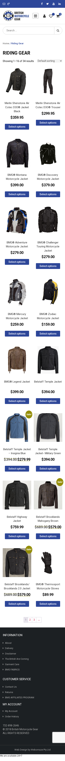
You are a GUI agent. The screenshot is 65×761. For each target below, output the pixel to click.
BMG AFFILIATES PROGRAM (19, 697)
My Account (11, 711)
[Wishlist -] (51, 16)
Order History (12, 716)
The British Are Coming (17, 659)
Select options (16, 126)
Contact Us (11, 686)
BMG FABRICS (12, 669)
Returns (9, 692)
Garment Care (12, 664)
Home (6, 43)
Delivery (9, 648)
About (8, 642)
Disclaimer (10, 653)
